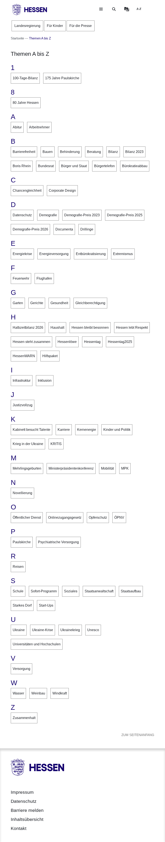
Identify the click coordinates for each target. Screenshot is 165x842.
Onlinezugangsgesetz (64, 517)
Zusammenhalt (24, 718)
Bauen (48, 152)
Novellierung (22, 493)
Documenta (64, 229)
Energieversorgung (54, 254)
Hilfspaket (50, 356)
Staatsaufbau (131, 591)
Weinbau (38, 693)
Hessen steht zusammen (31, 342)
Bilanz (113, 152)
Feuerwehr (21, 278)
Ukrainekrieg (70, 630)
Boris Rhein (22, 166)
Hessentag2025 (120, 342)
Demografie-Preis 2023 (82, 215)
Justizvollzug (22, 405)
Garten (18, 303)
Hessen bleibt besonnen (90, 327)
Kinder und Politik (116, 429)
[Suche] (114, 9)
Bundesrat (46, 166)
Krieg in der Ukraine (28, 444)
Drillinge (86, 229)
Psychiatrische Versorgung (58, 542)
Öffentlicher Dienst (27, 517)
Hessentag (92, 342)
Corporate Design (62, 190)
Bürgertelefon (104, 166)
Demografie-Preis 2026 (30, 229)
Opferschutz (98, 517)
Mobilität (107, 468)
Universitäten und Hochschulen (37, 644)
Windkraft (59, 693)
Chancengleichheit (27, 190)
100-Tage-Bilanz (25, 78)
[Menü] (101, 9)
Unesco (93, 630)
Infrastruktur (22, 380)
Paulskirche (22, 542)
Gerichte (36, 303)
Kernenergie (86, 429)
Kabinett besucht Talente (31, 429)
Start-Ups (46, 605)
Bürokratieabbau (134, 166)
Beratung (94, 152)
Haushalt (57, 327)
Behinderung (70, 152)
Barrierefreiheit (24, 152)
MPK (125, 468)
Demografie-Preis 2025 (124, 215)
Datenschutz (22, 215)
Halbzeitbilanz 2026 (28, 327)
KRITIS (56, 444)
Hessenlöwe (67, 342)
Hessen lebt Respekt (132, 327)
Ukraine (19, 630)
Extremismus (123, 254)
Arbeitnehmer (39, 127)
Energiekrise (22, 254)
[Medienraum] (127, 9)
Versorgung (21, 669)
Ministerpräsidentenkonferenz (71, 468)
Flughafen (44, 278)
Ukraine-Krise (42, 630)
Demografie (48, 215)
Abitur (17, 127)
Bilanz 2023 (134, 152)
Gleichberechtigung (90, 303)
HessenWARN (24, 356)
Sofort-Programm (44, 591)
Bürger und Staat (74, 166)
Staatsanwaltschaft (99, 591)
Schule (18, 591)
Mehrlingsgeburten (27, 468)
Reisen (18, 566)
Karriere (64, 429)
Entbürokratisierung (91, 254)
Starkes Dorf (22, 605)
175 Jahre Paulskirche (62, 78)
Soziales (70, 591)
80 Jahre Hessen (26, 102)
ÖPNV (119, 517)
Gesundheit (59, 303)
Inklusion (45, 380)
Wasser (18, 693)
